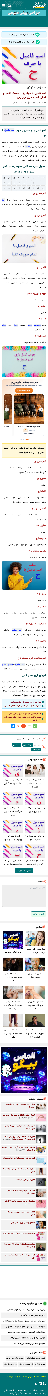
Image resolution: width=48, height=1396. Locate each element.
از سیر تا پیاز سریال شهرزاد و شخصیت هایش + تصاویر (26, 1309)
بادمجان (37, 325)
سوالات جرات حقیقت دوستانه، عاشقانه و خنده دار (35, 783)
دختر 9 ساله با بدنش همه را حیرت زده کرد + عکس (22, 705)
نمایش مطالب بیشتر (24, 870)
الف (43, 177)
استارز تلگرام (40, 1364)
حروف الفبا (36, 749)
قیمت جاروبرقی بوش (15, 1358)
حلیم (30, 325)
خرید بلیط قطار (10, 1364)
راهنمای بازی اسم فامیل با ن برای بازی (35, 809)
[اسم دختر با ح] (24, 575)
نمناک (27, 146)
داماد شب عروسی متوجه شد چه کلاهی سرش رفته (13, 1005)
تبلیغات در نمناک (13, 1376)
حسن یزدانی (7, 664)
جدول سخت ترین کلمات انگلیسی (33, 1315)
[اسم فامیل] (24, 248)
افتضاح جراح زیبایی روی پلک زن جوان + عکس (35, 1005)
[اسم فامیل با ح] (24, 361)
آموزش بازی (27, 744)
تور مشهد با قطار (26, 1364)
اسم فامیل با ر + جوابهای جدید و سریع (13, 837)
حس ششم (17, 630)
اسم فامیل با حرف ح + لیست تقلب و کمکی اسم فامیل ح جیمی (24, 95)
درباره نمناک (27, 1376)
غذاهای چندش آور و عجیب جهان (35, 975)
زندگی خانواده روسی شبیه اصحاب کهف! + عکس (13, 977)
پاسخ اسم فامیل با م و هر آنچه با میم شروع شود (13, 811)
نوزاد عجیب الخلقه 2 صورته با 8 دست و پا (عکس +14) (35, 1033)
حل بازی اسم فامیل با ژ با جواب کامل (35, 837)
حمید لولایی (20, 664)
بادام (4, 325)
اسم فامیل (9, 130)
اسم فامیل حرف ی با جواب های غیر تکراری (13, 781)
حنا (3, 200)
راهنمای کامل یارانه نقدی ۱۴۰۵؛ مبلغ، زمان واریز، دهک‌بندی (22, 718)
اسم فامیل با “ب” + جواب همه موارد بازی (13, 862)
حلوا (16, 325)
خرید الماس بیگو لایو (13, 952)
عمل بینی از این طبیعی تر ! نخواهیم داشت (25, 702)
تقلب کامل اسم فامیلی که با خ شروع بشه (34, 862)
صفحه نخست (40, 1376)
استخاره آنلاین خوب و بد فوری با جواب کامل (25, 713)
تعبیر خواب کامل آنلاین (35, 1358)
